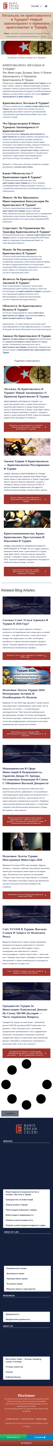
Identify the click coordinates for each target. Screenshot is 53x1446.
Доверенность (12, 1301)
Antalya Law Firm (12, 1419)
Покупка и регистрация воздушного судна (24, 1185)
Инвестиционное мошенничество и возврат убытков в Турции (25, 1148)
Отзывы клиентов (13, 1340)
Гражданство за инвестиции (18, 1155)
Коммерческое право (16, 1238)
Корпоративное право (16, 1250)
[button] (46, 6)
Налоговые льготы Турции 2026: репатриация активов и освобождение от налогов (24, 693)
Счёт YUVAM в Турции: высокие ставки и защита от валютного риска (25, 933)
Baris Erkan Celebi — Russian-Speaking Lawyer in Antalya (26, 1333)
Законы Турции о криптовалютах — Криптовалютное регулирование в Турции (27, 465)
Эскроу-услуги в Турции (16, 1161)
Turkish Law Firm (27, 1419)
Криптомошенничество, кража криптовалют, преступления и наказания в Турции (24, 537)
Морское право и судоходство (20, 1261)
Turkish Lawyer (41, 1419)
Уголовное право (14, 1256)
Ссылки (9, 1346)
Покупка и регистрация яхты (18, 1179)
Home (6, 33)
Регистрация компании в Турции (20, 1167)
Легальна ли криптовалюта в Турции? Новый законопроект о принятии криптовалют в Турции (26, 392)
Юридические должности (17, 1307)
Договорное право (14, 1244)
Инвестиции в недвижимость (18, 1173)
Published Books (13, 1352)
